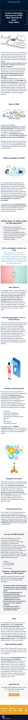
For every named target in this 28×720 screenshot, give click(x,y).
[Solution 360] (14, 2)
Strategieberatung (14, 664)
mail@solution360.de (14, 691)
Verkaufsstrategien (7, 144)
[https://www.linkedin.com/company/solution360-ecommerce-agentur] (15, 710)
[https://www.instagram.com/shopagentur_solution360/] (10, 710)
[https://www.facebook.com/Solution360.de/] (26, 710)
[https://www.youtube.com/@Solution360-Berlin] (21, 710)
